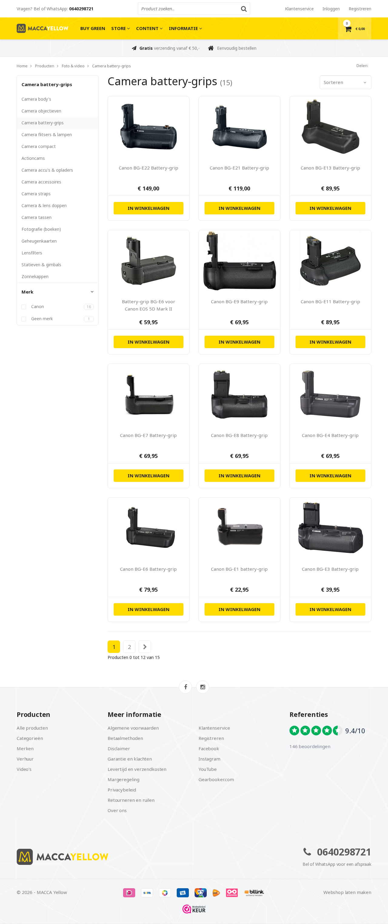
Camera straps (36, 194)
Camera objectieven (41, 111)
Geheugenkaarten (39, 241)
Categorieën (30, 738)
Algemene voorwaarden (133, 728)
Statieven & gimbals (41, 264)
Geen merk (60, 319)
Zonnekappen (35, 276)
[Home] (103, 857)
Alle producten (32, 728)
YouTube (208, 769)
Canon (60, 307)
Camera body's (36, 99)
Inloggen (331, 9)
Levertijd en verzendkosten (137, 769)
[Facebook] (185, 687)
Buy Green (92, 28)
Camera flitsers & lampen (47, 134)
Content (148, 28)
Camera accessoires (41, 182)
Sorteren (333, 82)
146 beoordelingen (309, 746)
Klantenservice (299, 9)
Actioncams (33, 158)
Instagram (209, 759)
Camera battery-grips (47, 84)
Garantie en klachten (130, 759)
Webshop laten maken (347, 892)
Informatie (184, 28)
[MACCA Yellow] (42, 28)
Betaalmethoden (125, 738)
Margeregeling (123, 779)
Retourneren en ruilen (131, 800)
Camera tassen (37, 217)
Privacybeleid (122, 790)
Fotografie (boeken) (41, 229)
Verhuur (25, 759)
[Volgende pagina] (145, 647)
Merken (25, 748)
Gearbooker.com (216, 779)
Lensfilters (32, 253)
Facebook (209, 748)
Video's (24, 769)
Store (119, 28)
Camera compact (39, 146)
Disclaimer (119, 748)
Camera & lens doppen (44, 205)
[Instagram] (202, 687)
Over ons (117, 810)
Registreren (360, 9)
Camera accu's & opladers (47, 170)
